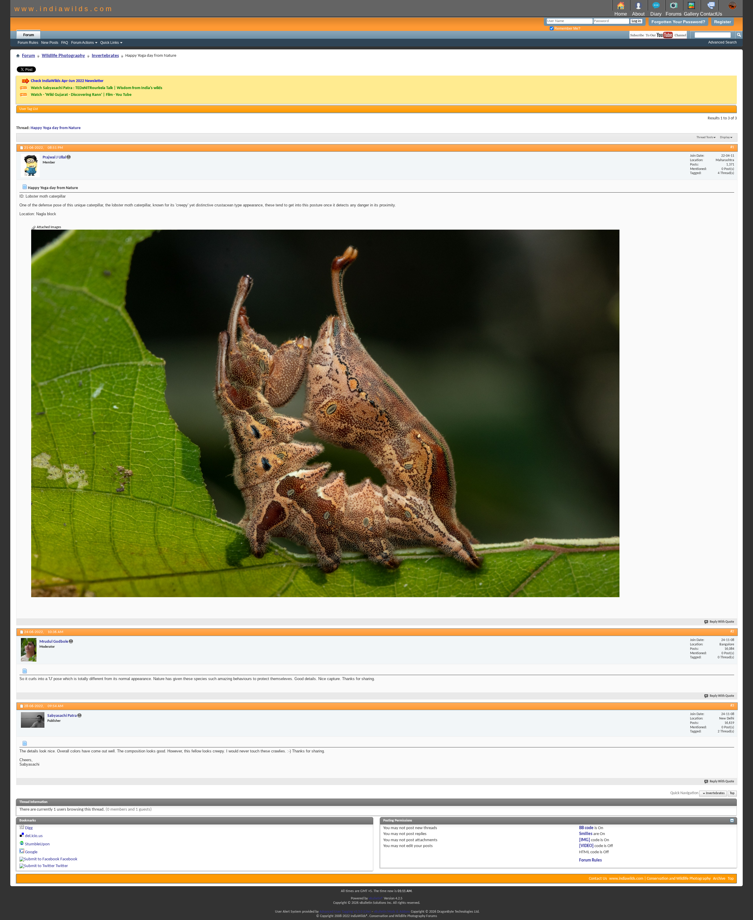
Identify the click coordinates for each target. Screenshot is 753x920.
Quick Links (109, 43)
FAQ (64, 43)
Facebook (68, 859)
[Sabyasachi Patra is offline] (32, 720)
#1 (732, 147)
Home (620, 13)
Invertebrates (105, 56)
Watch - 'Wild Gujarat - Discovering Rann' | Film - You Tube (81, 95)
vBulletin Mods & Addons (392, 912)
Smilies (585, 834)
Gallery (691, 13)
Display (725, 137)
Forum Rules (28, 43)
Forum (28, 35)
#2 (732, 631)
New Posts (49, 43)
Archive (719, 878)
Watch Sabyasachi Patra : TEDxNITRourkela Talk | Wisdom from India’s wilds (96, 88)
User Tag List (28, 109)
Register (722, 21)
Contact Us (598, 878)
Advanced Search (722, 42)
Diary (656, 13)
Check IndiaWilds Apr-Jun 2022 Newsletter (67, 81)
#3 (732, 705)
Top (732, 793)
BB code (586, 828)
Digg (29, 828)
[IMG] (584, 840)
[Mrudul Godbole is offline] (28, 650)
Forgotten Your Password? (678, 21)
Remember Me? (567, 28)
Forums (674, 13)
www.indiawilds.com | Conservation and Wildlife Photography (660, 878)
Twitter (62, 866)
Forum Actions (82, 43)
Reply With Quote (722, 622)
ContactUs (711, 13)
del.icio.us (34, 836)
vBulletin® (376, 898)
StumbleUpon (37, 844)
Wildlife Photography (63, 56)
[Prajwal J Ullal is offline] (30, 165)
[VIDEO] (586, 846)
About (638, 13)
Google (31, 852)
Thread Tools (705, 137)
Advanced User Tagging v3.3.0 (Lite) (345, 912)
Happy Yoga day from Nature (56, 128)
